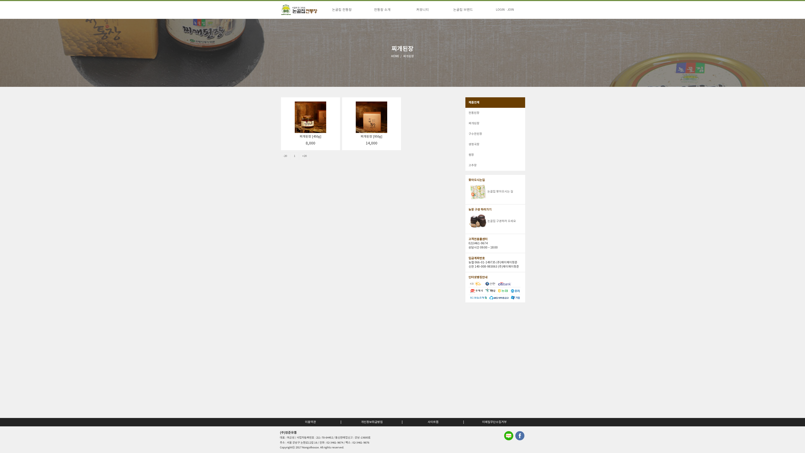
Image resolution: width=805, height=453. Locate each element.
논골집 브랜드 (463, 10)
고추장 (473, 165)
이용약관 (310, 422)
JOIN (510, 10)
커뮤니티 (422, 10)
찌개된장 (408, 56)
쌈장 (471, 155)
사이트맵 (433, 422)
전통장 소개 (382, 10)
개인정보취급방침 (372, 422)
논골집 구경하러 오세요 (501, 221)
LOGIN (500, 10)
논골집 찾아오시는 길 (500, 191)
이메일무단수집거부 (494, 422)
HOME (395, 56)
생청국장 (474, 144)
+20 (304, 156)
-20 (285, 156)
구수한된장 (475, 134)
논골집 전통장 (342, 10)
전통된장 (474, 113)
